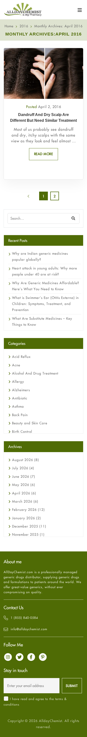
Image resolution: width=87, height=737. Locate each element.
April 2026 (24, 493)
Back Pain (20, 415)
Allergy (18, 381)
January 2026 (26, 518)
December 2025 (29, 526)
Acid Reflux (21, 356)
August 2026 (25, 460)
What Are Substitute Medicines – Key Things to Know (42, 321)
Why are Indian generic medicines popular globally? (40, 256)
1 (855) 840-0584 (24, 618)
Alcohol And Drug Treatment (35, 373)
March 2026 (25, 501)
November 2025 (28, 534)
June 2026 (23, 476)
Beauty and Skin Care (29, 423)
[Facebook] (31, 657)
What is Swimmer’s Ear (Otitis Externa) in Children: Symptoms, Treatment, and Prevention (45, 304)
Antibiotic (19, 398)
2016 (24, 26)
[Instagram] (8, 657)
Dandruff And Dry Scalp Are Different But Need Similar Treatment (43, 118)
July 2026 (23, 468)
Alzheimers (21, 390)
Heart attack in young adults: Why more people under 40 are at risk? (44, 271)
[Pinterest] (42, 657)
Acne (16, 365)
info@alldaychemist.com (29, 629)
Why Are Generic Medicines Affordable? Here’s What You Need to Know (45, 286)
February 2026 (28, 509)
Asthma (18, 406)
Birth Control (22, 431)
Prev (32, 197)
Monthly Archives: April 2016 (58, 26)
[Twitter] (19, 657)
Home (9, 26)
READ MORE (43, 154)
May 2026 (23, 485)
